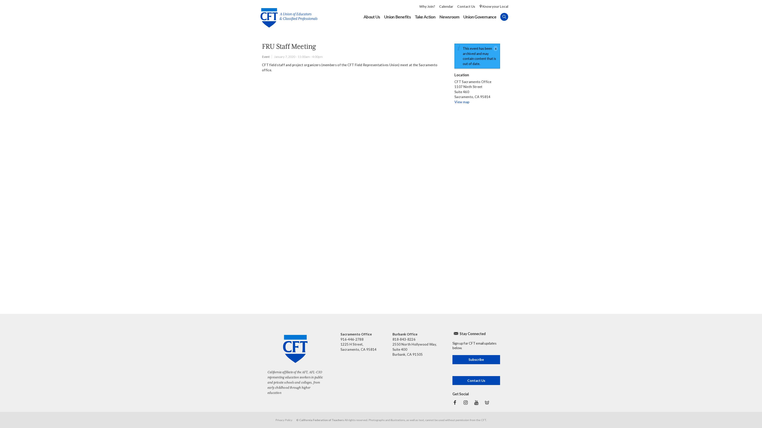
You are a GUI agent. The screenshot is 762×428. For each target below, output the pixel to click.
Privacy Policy (283, 420)
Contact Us (466, 6)
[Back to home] (287, 15)
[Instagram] (465, 402)
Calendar (446, 6)
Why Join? (427, 6)
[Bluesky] (487, 402)
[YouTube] (476, 402)
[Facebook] (454, 402)
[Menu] (512, 17)
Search (504, 17)
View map (462, 102)
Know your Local (495, 6)
